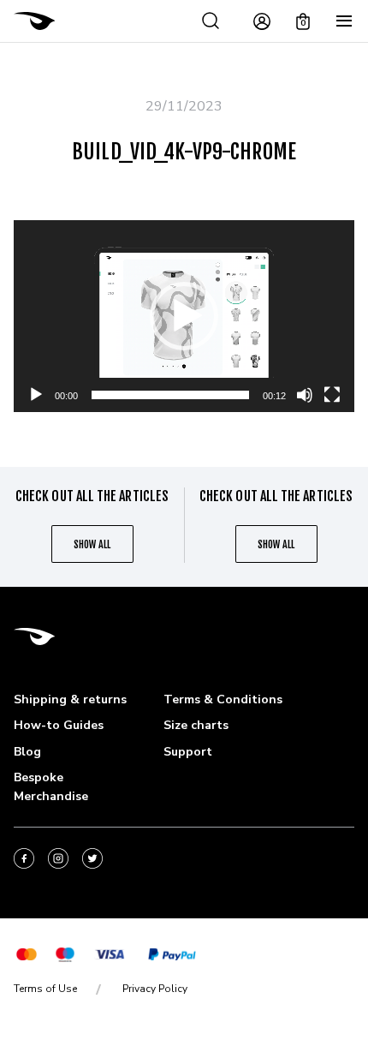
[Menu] (344, 21)
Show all (92, 544)
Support (187, 752)
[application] (184, 316)
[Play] (36, 394)
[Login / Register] (262, 21)
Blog (27, 752)
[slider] (170, 395)
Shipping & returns (70, 699)
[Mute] (304, 394)
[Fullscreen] (332, 394)
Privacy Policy (154, 988)
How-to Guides (59, 725)
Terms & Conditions (222, 699)
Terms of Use (45, 988)
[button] (184, 316)
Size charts (196, 725)
